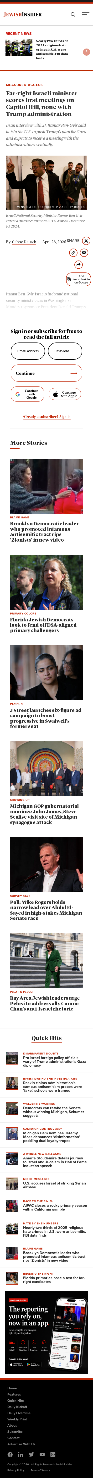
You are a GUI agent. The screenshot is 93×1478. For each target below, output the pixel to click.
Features (14, 1394)
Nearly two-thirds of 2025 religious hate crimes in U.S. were (52, 50)
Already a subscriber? (47, 417)
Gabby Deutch (24, 242)
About (12, 1425)
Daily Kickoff (17, 1406)
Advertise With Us (21, 1444)
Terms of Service (40, 1470)
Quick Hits (46, 1038)
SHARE (73, 241)
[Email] (84, 253)
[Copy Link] (73, 253)
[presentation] (86, 52)
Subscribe (15, 1431)
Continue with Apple (69, 394)
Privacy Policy (16, 1470)
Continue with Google (31, 394)
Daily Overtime (19, 1413)
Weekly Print (17, 1419)
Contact (13, 1437)
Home (12, 1388)
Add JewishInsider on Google (81, 279)
